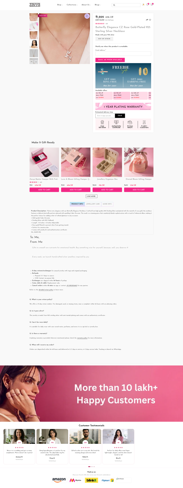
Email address (100, 50)
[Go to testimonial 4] (94, 466)
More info (107, 204)
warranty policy (82, 338)
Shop (59, 5)
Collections (71, 5)
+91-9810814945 (72, 285)
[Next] (36, 62)
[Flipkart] (108, 480)
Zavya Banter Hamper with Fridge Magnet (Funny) (52, 179)
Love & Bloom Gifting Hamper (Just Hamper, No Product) (86, 179)
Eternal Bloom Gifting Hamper (139, 179)
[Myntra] (75, 480)
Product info (77, 204)
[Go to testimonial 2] (91, 466)
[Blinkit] (91, 480)
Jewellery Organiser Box (107, 179)
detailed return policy (46, 290)
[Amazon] (59, 480)
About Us (85, 5)
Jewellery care (93, 204)
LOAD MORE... (91, 196)
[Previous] (32, 62)
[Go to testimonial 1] (89, 466)
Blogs (97, 5)
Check (120, 116)
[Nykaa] (124, 480)
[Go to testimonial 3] (92, 466)
